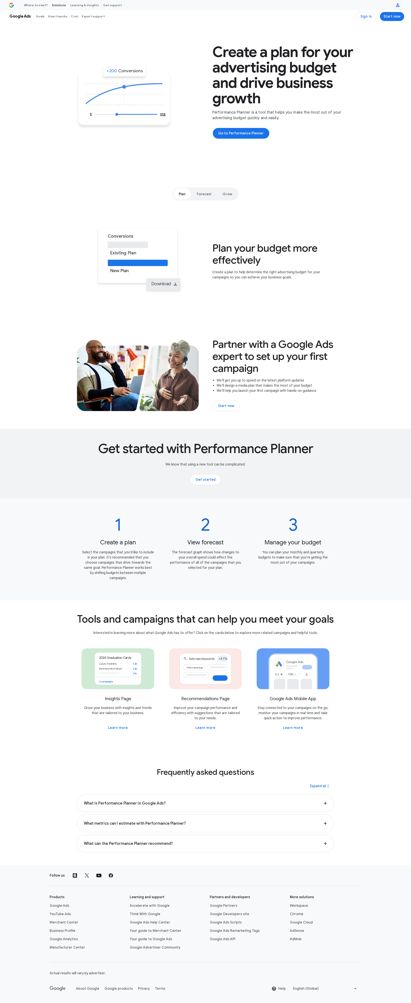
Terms (160, 988)
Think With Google (145, 914)
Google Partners (223, 906)
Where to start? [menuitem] (36, 5)
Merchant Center (64, 922)
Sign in (366, 16)
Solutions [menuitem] (59, 5)
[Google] (58, 988)
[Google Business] (11, 5)
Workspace (299, 906)
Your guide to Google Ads (151, 939)
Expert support (93, 16)
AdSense (297, 931)
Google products (118, 988)
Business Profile (62, 931)
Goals (40, 16)
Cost (74, 16)
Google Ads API (222, 939)
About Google (87, 988)
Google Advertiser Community (155, 947)
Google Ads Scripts (226, 922)
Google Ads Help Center (150, 922)
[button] (205, 803)
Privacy (144, 988)
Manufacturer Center (67, 947)
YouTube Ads (60, 914)
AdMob (296, 939)
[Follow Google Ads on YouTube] (99, 875)
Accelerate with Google (150, 906)
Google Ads (59, 906)
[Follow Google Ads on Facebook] (111, 875)
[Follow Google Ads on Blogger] (75, 875)
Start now (392, 16)
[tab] (182, 194)
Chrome (296, 914)
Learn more (118, 728)
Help (282, 988)
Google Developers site (229, 914)
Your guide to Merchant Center (155, 931)
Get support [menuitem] (112, 5)
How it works (57, 16)
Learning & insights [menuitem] (84, 5)
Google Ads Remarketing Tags (235, 931)
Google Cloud (301, 922)
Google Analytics (64, 939)
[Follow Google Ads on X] (87, 875)
